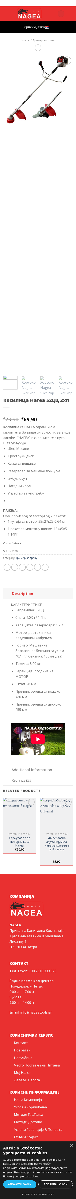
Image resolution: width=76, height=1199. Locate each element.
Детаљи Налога (27, 1080)
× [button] (71, 1146)
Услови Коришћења (30, 1107)
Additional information (32, 769)
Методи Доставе (28, 1122)
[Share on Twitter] (22, 567)
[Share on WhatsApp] (7, 567)
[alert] (38, 1170)
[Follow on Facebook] (6, 11)
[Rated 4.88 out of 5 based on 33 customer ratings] (38, 412)
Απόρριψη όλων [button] (56, 1184)
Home (25, 40)
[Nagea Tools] (29, 3)
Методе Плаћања (28, 1114)
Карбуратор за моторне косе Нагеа (19, 841)
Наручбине (23, 1057)
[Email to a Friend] (29, 567)
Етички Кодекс (26, 1137)
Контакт (21, 1042)
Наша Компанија (28, 1099)
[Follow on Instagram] (6, 16)
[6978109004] (49, 3)
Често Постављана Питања (37, 1065)
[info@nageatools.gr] (36, 3)
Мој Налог (22, 1072)
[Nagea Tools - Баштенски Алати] (29, 13)
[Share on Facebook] (14, 567)
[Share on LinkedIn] (45, 567)
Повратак (22, 1050)
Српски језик (34, 27)
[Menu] (70, 13)
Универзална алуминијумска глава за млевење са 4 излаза (56, 843)
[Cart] (61, 13)
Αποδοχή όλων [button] (19, 1184)
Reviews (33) (22, 780)
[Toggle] (7, 593)
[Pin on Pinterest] (37, 567)
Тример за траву (43, 40)
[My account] (52, 13)
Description (22, 593)
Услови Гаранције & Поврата (38, 1129)
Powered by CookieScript (38, 1194)
